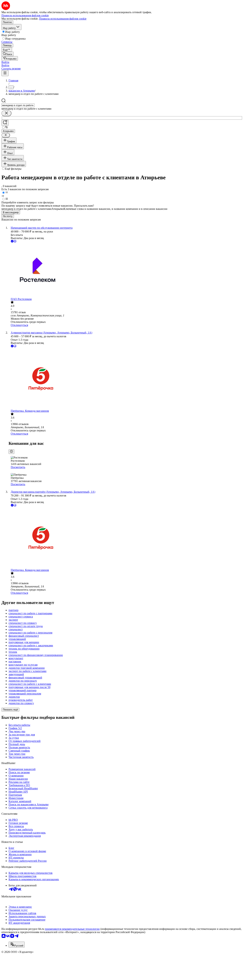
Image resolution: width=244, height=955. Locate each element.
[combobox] (17, 105)
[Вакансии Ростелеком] (125, 270)
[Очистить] (6, 113)
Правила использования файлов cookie (62, 18)
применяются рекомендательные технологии (72, 928)
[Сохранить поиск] (5, 123)
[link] (7, 54)
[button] (5, 62)
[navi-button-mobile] (5, 73)
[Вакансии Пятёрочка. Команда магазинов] (125, 378)
